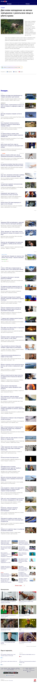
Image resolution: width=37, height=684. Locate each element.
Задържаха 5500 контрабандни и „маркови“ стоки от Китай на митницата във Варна (12, 223)
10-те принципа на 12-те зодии (25, 642)
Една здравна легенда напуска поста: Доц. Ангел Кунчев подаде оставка (23, 560)
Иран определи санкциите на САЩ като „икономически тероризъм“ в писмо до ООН (7, 554)
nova (2, 657)
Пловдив (4, 91)
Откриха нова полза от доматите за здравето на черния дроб (6, 567)
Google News (10, 71)
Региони (28, 3)
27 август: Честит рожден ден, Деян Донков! (8, 643)
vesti (2, 664)
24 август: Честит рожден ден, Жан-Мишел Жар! (27, 629)
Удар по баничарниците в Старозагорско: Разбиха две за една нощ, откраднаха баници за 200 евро (12, 428)
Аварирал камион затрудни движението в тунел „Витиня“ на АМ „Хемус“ (12, 337)
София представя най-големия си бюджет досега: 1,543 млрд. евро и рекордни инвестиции (12, 448)
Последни (9, 3)
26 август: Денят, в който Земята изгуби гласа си (9, 662)
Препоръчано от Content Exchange (30, 646)
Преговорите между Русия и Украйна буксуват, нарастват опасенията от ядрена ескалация (12, 298)
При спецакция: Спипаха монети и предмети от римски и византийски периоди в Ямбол (10, 124)
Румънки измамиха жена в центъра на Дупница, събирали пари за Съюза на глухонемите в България (11, 309)
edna (21, 656)
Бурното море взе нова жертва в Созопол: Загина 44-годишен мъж (12, 438)
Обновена (2, 572)
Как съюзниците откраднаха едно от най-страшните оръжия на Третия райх (8, 655)
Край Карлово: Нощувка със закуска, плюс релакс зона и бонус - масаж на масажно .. (13, 256)
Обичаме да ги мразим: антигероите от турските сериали (8, 616)
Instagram (21, 71)
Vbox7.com (5, 668)
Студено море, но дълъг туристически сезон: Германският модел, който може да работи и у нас (7, 542)
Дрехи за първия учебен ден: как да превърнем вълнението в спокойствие (11, 155)
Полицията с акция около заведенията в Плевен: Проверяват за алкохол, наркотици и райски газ (12, 408)
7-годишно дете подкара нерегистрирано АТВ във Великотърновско (12, 319)
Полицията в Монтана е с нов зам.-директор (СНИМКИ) (10, 278)
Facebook (15, 71)
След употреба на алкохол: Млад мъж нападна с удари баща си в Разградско (11, 346)
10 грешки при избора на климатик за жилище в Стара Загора (8, 602)
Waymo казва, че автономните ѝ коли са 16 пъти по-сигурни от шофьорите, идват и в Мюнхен (12, 106)
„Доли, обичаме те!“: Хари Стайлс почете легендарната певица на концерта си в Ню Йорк (12, 233)
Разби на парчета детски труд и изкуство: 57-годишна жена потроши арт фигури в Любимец (12, 377)
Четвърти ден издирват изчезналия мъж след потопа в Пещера (11, 184)
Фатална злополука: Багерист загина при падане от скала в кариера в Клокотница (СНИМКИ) (12, 479)
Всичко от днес (18, 585)
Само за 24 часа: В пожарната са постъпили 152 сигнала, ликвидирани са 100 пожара (12, 499)
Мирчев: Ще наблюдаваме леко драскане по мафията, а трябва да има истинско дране (12, 244)
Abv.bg (2, 668)
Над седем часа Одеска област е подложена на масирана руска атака (12, 328)
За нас (24, 668)
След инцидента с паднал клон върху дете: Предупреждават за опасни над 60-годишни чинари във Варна (12, 489)
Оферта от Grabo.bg (3, 254)
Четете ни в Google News (11, 675)
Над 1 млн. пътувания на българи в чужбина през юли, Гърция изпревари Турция (12, 175)
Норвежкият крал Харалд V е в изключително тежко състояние (9, 194)
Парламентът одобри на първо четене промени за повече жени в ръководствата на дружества (12, 520)
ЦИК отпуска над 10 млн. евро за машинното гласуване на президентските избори (12, 146)
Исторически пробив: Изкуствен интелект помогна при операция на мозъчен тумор (12, 165)
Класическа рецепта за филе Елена (26, 601)
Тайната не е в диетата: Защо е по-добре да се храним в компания (12, 529)
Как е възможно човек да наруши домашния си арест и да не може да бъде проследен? (12, 398)
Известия (29, 671)
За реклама (26, 668)
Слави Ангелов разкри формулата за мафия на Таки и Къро (11, 356)
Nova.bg (8, 669)
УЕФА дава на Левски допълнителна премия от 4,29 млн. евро (27, 662)
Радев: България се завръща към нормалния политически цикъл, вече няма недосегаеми (6, 575)
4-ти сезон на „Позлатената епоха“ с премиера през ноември (8, 629)
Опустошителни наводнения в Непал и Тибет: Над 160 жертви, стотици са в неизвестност (24, 542)
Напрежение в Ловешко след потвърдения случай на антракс (12, 418)
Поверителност (26, 670)
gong (21, 664)
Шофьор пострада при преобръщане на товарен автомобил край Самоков (11, 96)
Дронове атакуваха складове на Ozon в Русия (11, 114)
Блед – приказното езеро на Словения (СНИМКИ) (22, 554)
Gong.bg (9, 668)
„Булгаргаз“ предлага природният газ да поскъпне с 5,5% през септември (23, 580)
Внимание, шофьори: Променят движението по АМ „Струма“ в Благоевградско (9, 509)
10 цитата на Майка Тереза (24, 615)
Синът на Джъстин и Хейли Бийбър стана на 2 (27, 654)
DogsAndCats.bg (13, 668)
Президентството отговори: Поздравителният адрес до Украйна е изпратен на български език (11, 468)
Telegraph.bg (12, 669)
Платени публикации (31, 668)
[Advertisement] (18, 81)
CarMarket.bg (17, 668)
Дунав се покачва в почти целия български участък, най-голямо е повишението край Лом (12, 366)
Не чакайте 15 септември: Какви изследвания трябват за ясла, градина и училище (23, 574)
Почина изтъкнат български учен (10, 457)
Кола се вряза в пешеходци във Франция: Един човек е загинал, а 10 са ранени (23, 548)
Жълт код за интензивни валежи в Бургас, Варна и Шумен (6, 548)
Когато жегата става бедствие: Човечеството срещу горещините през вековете (11, 387)
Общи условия (11, 680)
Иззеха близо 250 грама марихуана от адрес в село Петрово (11, 203)
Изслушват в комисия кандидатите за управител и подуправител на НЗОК (6, 560)
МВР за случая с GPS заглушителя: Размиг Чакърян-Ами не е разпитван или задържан (6, 580)
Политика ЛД (32, 670)
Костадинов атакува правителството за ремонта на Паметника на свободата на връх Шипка (11, 288)
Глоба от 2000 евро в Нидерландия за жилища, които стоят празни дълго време (12, 268)
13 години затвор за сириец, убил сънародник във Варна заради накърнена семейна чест (12, 135)
